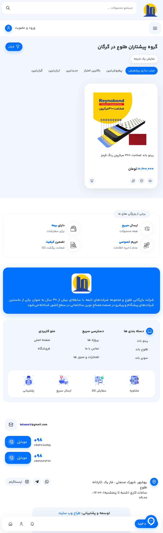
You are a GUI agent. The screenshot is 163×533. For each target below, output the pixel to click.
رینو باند (142, 340)
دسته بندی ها (134, 331)
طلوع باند (141, 349)
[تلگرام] (37, 482)
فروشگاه (44, 348)
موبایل (22, 442)
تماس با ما (92, 348)
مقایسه (133, 180)
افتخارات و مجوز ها (86, 357)
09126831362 (42, 461)
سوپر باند (141, 358)
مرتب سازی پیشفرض (141, 70)
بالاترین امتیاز (92, 70)
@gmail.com (33, 424)
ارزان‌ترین (54, 70)
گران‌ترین (37, 70)
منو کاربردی (47, 331)
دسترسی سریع (93, 331)
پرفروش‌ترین (114, 70)
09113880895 (42, 445)
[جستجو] (8, 8)
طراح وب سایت (69, 513)
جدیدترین (72, 70)
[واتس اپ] (47, 482)
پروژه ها (93, 340)
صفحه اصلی (42, 340)
